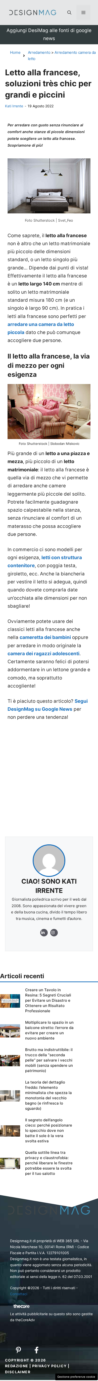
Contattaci (18, 1294)
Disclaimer (17, 1372)
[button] (69, 12)
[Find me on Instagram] (44, 932)
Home (15, 52)
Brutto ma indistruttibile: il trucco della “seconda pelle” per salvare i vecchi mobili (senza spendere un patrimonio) (49, 1060)
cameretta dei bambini (45, 637)
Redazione (16, 1366)
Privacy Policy (49, 1366)
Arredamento (39, 52)
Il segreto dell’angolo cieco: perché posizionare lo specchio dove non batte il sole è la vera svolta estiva (48, 1130)
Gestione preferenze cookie (76, 1376)
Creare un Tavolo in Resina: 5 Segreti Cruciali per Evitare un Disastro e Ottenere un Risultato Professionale (48, 1000)
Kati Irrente (14, 106)
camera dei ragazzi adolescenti (43, 653)
